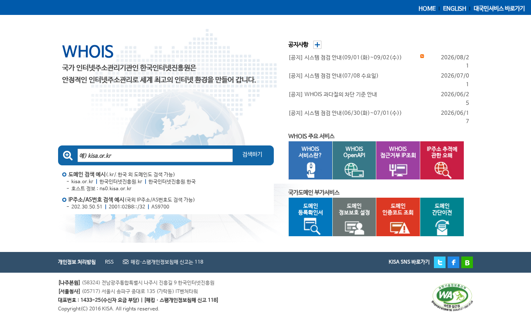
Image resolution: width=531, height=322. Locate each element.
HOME (427, 8)
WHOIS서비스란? (310, 152)
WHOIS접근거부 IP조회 (398, 152)
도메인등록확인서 (310, 209)
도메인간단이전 (442, 209)
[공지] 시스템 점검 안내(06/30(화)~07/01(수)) (345, 113)
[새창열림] (440, 262)
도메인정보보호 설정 (354, 209)
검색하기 (252, 154)
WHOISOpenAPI (354, 152)
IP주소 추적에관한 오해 (442, 152)
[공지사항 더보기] (315, 43)
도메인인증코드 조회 (398, 209)
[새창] (452, 287)
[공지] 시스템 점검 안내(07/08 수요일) (333, 76)
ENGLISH (454, 8)
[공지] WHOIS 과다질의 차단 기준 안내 (332, 95)
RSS (109, 262)
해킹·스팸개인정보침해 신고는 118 (167, 262)
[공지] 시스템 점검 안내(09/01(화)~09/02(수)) (345, 58)
